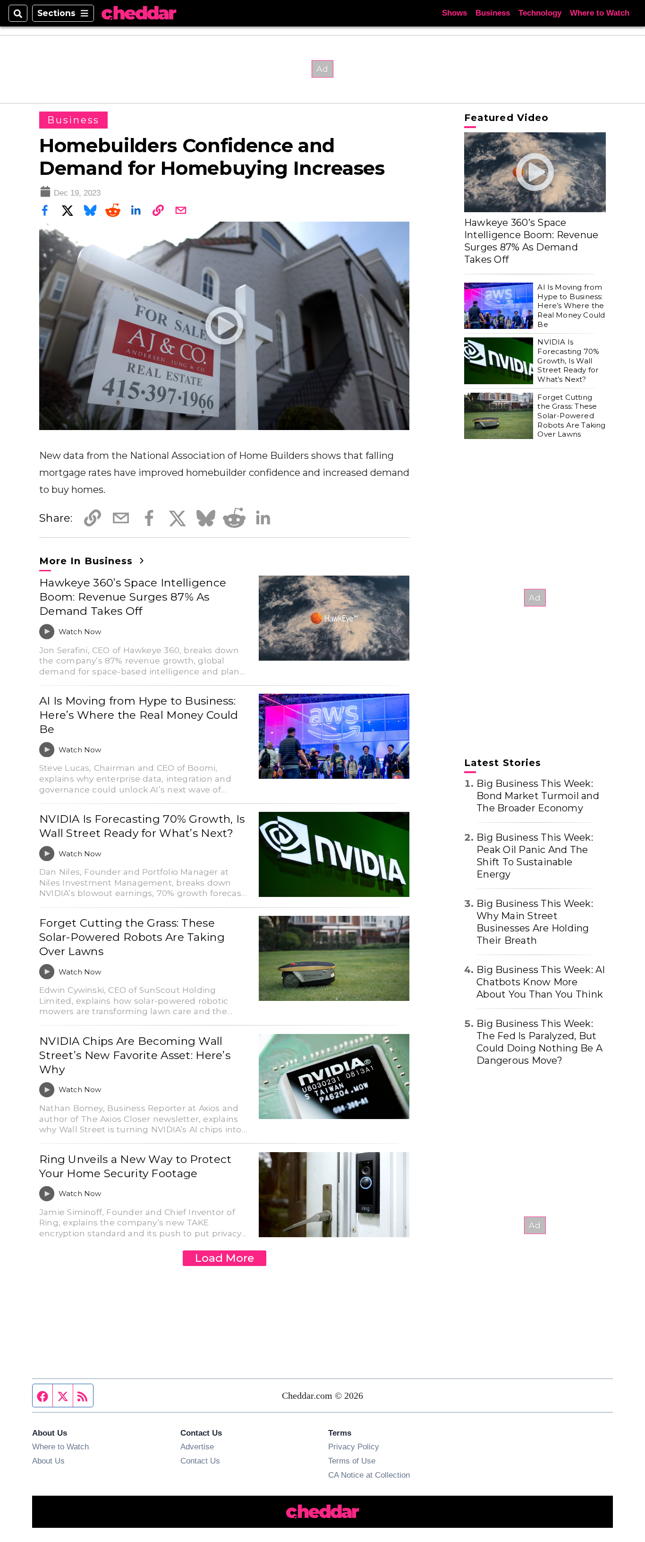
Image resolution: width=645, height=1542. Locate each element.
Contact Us (200, 1460)
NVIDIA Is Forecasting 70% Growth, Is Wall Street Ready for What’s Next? (142, 826)
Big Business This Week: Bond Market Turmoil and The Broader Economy (537, 796)
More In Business (87, 561)
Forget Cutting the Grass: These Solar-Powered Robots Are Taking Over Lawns (132, 937)
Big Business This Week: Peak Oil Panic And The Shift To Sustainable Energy (534, 856)
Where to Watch (599, 13)
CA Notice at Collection (369, 1475)
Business (492, 13)
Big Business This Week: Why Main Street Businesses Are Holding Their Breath (534, 922)
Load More (224, 1258)
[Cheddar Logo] (139, 13)
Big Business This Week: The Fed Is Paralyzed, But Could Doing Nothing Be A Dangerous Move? (539, 1042)
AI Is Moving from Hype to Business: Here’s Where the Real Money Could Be (138, 715)
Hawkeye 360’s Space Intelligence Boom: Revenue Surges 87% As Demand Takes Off (132, 597)
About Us (48, 1460)
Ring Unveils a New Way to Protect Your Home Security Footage (135, 1166)
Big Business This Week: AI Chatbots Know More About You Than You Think (540, 982)
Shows (454, 13)
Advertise (197, 1446)
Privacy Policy (353, 1446)
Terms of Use (351, 1460)
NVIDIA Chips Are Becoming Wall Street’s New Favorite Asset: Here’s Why (134, 1055)
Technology (539, 13)
